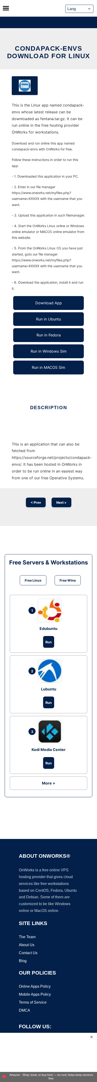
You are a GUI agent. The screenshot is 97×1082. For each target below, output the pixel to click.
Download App (48, 303)
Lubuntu (48, 689)
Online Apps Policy (35, 986)
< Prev (36, 502)
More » (48, 783)
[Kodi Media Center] (51, 731)
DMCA (24, 1010)
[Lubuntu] (51, 671)
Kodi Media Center (49, 749)
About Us (26, 945)
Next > (61, 502)
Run (48, 642)
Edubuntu (48, 628)
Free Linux (33, 580)
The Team (27, 937)
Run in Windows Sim (49, 351)
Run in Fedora (48, 335)
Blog (23, 961)
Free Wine (68, 580)
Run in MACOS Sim (48, 367)
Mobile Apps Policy (35, 994)
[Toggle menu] (5, 8)
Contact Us (28, 953)
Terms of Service (33, 1002)
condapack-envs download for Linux (48, 52)
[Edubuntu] (51, 610)
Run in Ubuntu (48, 319)
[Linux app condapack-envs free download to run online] (25, 85)
